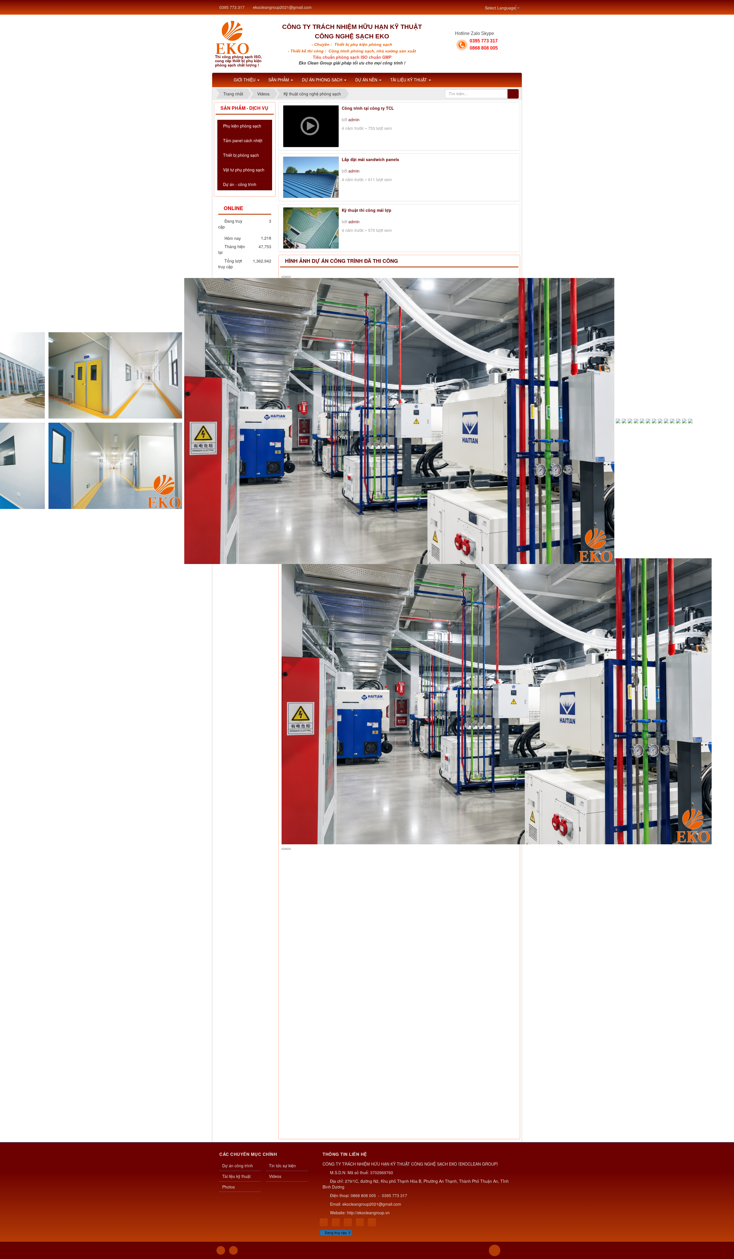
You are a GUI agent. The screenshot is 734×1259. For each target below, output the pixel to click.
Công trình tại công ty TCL (368, 108)
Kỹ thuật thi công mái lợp (366, 210)
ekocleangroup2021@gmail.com (282, 7)
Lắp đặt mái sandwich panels (370, 159)
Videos (275, 896)
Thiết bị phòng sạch (241, 155)
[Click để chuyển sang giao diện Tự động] (220, 970)
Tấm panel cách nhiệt (242, 140)
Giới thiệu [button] (245, 80)
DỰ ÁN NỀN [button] (366, 80)
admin (354, 119)
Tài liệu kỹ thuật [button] (409, 80)
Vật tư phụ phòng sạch (243, 170)
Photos (228, 906)
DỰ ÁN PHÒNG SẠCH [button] (322, 80)
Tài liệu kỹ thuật (236, 896)
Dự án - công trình (239, 184)
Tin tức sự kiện (282, 885)
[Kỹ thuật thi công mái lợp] (311, 227)
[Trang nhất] (222, 80)
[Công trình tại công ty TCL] (311, 125)
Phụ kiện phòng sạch (242, 126)
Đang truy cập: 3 (337, 952)
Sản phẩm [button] (279, 80)
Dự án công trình (237, 885)
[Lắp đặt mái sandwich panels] (311, 176)
